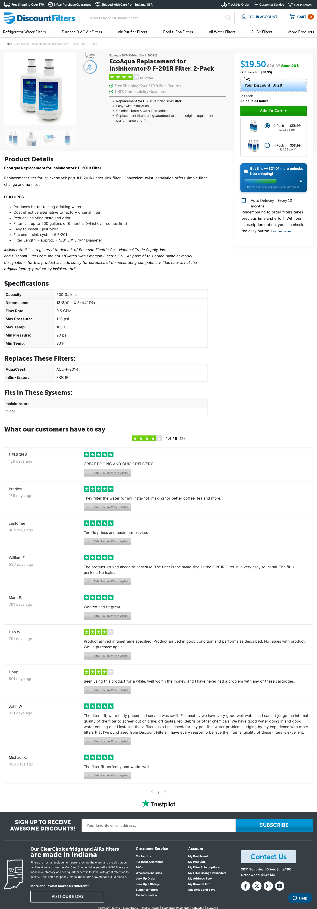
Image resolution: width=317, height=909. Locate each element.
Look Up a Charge (148, 884)
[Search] (228, 18)
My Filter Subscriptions (204, 867)
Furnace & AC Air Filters (82, 32)
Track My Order (238, 4)
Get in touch (303, 5)
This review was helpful (110, 472)
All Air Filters (261, 32)
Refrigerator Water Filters (24, 32)
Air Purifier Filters (132, 32)
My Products (197, 861)
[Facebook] (245, 886)
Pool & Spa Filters (178, 32)
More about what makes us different (58, 886)
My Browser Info (199, 884)
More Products (301, 32)
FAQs (139, 867)
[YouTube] (279, 886)
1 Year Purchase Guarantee (72, 4)
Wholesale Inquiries (149, 873)
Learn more (279, 231)
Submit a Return (147, 889)
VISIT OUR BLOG (67, 897)
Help (303, 898)
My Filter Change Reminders (207, 873)
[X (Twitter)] (257, 886)
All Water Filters (222, 32)
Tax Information (146, 895)
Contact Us (143, 856)
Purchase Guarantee (149, 861)
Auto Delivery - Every (271, 203)
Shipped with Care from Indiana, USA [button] (126, 4)
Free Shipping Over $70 (27, 4)
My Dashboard (198, 856)
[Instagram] (268, 886)
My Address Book (200, 878)
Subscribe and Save (201, 889)
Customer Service (271, 4)
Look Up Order (145, 878)
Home (8, 44)
